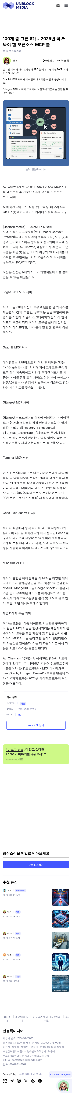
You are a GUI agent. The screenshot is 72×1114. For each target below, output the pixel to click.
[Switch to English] (58, 5)
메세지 (50, 60)
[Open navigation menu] (66, 5)
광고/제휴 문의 (21, 1018)
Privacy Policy (10, 1074)
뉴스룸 (65, 60)
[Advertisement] (36, 21)
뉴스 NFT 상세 (36, 725)
